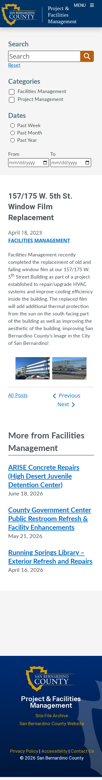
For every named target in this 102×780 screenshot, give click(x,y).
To (52, 154)
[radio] (12, 125)
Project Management (40, 99)
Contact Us (82, 751)
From (13, 154)
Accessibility (54, 751)
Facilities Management (42, 91)
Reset (14, 65)
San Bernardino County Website (51, 723)
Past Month (29, 133)
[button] (87, 56)
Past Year (27, 140)
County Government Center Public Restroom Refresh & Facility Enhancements (49, 519)
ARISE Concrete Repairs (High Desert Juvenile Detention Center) (43, 476)
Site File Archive (51, 715)
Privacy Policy (24, 751)
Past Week (29, 125)
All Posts (18, 395)
